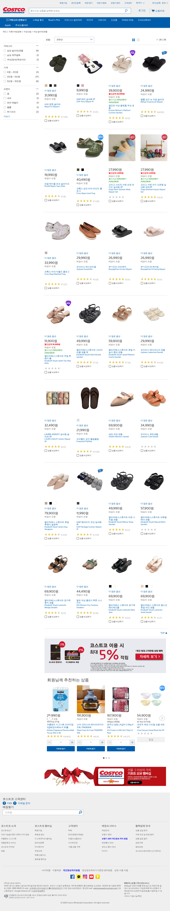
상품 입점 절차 (141, 838)
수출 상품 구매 (74, 847)
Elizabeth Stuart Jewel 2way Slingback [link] (56, 528)
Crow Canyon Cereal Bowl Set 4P (150, 730)
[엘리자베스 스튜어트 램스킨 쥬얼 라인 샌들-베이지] (142, 586)
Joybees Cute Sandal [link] (149, 436)
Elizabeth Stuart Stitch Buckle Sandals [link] (88, 355)
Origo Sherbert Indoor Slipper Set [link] (153, 190)
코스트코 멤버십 (43, 825)
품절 (151, 739)
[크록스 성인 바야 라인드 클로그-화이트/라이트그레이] (87, 170)
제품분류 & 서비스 (8, 843)
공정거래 (139, 843)
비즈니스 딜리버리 (73, 20)
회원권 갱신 (39, 834)
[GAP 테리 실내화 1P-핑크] (82, 85)
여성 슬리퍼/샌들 (40, 31)
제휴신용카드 (40, 855)
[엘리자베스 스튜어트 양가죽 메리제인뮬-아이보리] (115, 586)
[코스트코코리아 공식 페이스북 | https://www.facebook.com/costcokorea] (72, 877)
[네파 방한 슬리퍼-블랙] (50, 85)
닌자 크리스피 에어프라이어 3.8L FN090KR (90, 726)
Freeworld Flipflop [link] (84, 441)
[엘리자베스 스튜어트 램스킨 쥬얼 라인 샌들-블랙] (147, 586)
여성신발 (27, 31)
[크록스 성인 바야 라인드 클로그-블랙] (82, 170)
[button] (128, 10)
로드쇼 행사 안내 (109, 847)
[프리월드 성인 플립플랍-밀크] (78, 420)
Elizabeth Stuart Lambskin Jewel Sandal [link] (151, 611)
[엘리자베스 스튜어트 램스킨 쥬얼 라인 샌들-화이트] (151, 586)
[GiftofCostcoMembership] (105, 784)
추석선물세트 (21, 25)
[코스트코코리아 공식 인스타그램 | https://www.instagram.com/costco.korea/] (85, 877)
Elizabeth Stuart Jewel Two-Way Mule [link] (57, 362)
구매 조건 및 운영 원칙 (144, 834)
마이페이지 (39, 847)
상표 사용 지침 (121, 870)
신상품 (114, 20)
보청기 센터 (107, 834)
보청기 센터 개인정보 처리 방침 (115, 838)
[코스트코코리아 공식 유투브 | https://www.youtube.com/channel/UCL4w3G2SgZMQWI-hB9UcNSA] (91, 877)
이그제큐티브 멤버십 (43, 838)
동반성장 (139, 847)
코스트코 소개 (8, 825)
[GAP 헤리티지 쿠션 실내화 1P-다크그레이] (78, 503)
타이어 (90, 20)
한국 (164, 3)
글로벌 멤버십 (40, 859)
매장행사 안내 (107, 843)
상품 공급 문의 (141, 830)
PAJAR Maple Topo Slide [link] (54, 186)
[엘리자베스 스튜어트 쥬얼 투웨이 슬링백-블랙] (50, 503)
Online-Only (127, 20)
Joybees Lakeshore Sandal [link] (152, 352)
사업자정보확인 (38, 891)
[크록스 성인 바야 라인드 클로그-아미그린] (78, 170)
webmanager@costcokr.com (105, 888)
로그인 (142, 10)
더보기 (7, 116)
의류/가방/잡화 (15, 31)
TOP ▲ (163, 633)
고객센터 (73, 825)
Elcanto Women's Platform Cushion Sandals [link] (120, 111)
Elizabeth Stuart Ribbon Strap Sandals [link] (121, 523)
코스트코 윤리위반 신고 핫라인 (148, 851)
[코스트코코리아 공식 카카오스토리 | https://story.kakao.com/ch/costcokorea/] (97, 877)
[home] (14, 10)
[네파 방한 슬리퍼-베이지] (46, 85)
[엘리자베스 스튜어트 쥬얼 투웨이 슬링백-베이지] (46, 503)
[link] (57, 75)
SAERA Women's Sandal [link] (119, 436)
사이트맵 (46, 870)
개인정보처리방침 (71, 870)
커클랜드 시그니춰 (8, 838)
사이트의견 (73, 843)
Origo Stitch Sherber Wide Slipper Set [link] (119, 190)
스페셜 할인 (38, 20)
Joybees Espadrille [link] (84, 269)
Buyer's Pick (54, 20)
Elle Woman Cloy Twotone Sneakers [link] (87, 606)
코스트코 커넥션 (7, 847)
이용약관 (56, 870)
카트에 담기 (60, 749)
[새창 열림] (6, 897)
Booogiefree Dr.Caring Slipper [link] (153, 269)
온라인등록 (39, 843)
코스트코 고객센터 (14, 799)
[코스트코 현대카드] (105, 672)
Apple (8, 25)
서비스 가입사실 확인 (133, 896)
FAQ (70, 830)
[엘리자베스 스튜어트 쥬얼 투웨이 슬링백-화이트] (55, 503)
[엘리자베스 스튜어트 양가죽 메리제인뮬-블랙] (110, 586)
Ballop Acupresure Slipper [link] (152, 102)
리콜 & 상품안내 (74, 838)
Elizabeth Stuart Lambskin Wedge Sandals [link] (55, 606)
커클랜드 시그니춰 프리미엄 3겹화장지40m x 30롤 (60, 726)
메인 (5, 31)
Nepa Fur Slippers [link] (52, 106)
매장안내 (105, 830)
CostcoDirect (144, 20)
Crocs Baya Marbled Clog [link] (54, 274)
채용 (3, 851)
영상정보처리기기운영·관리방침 (97, 870)
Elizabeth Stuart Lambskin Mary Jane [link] (122, 611)
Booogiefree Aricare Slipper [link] (120, 269)
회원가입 (38, 830)
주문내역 (38, 851)
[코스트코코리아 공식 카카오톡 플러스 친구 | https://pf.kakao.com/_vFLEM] (79, 877)
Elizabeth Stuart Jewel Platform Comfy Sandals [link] (122, 355)
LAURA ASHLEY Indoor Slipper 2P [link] (57, 440)
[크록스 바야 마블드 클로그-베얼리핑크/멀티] (46, 253)
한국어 (139, 3)
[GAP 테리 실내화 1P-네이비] (78, 85)
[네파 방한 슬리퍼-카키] (55, 85)
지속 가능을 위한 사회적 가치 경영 (15, 834)
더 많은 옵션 (50, 90)
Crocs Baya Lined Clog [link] (85, 193)
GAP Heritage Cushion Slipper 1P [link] (89, 528)
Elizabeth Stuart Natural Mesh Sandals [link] (153, 523)
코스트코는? (6, 830)
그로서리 (102, 20)
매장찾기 (8, 807)
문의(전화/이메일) (75, 834)
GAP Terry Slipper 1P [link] (85, 101)
